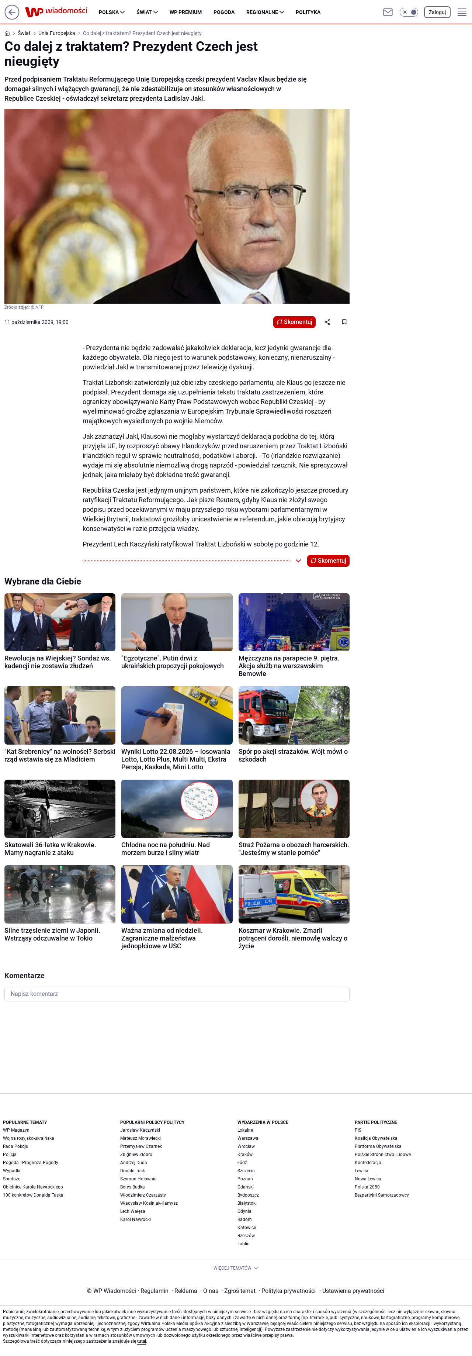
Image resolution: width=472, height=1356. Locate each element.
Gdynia (244, 1211)
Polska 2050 (367, 1187)
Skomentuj (298, 321)
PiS (358, 1130)
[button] (409, 12)
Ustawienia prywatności (351, 1290)
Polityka (308, 12)
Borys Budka (132, 1187)
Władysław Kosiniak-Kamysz (149, 1203)
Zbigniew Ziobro (136, 1154)
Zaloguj (437, 12)
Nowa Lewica (368, 1178)
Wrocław (246, 1146)
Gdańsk (245, 1187)
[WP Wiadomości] (62, 12)
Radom (244, 1219)
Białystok (246, 1203)
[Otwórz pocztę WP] (388, 12)
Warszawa (247, 1138)
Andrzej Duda (133, 1162)
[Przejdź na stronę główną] (12, 17)
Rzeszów (246, 1235)
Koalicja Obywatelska (376, 1138)
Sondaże (11, 1178)
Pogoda (224, 12)
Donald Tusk (132, 1170)
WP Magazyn (16, 1130)
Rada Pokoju (15, 1146)
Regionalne (262, 12)
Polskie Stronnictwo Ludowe (383, 1154)
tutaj (141, 1341)
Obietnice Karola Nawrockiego (33, 1187)
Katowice (246, 1227)
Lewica (361, 1170)
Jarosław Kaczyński (140, 1130)
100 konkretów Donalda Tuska (33, 1195)
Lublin (243, 1243)
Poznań (245, 1178)
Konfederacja (368, 1162)
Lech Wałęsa (132, 1211)
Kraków (245, 1154)
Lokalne (245, 1130)
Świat (144, 12)
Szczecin (246, 1170)
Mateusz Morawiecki (140, 1138)
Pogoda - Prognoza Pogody (30, 1162)
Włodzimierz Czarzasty (143, 1195)
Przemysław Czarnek (141, 1146)
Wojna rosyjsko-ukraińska (28, 1138)
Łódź (242, 1162)
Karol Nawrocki (135, 1219)
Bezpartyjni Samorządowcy (382, 1195)
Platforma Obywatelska (378, 1146)
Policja (10, 1154)
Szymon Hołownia (138, 1178)
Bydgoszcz (248, 1195)
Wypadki (11, 1170)
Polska (109, 12)
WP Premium (186, 12)
